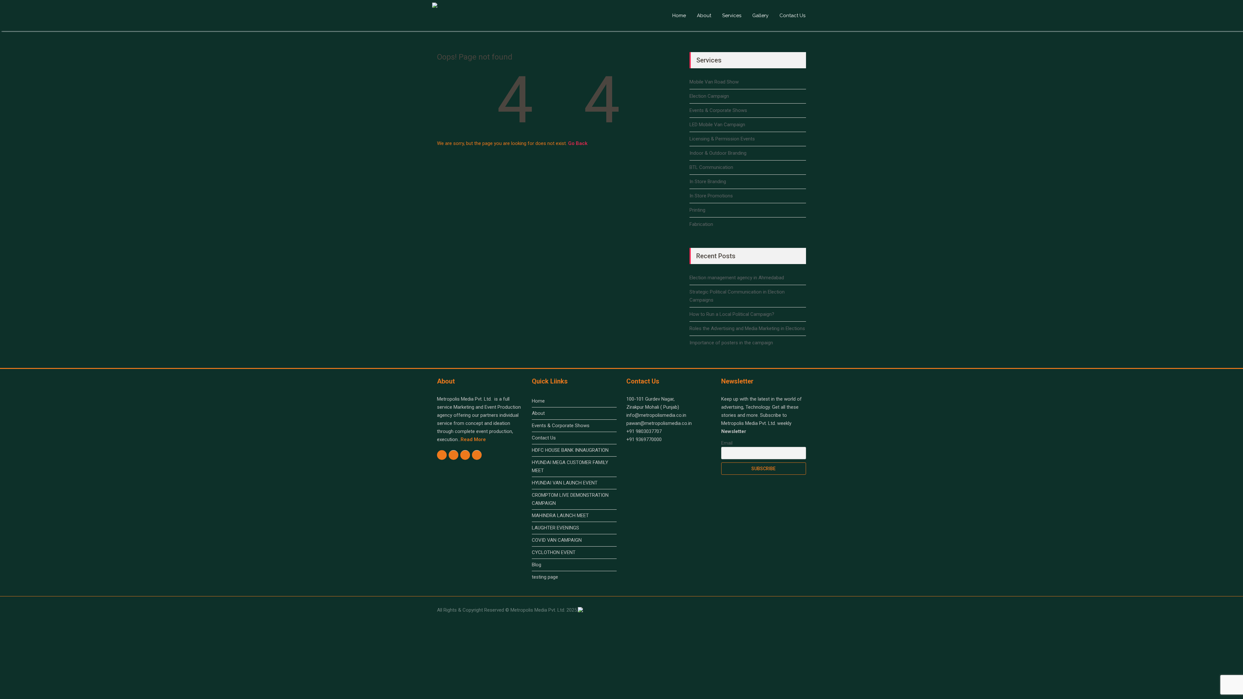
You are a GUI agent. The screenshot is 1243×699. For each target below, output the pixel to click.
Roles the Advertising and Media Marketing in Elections (747, 328)
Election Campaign (709, 96)
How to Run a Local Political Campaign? (731, 314)
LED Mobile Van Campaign (717, 125)
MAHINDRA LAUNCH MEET (560, 515)
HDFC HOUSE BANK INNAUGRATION (570, 450)
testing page (545, 577)
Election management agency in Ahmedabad (736, 278)
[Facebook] (442, 455)
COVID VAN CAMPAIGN (557, 540)
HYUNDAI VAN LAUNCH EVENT (565, 483)
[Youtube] (465, 455)
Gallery (760, 15)
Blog (536, 565)
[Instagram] (453, 455)
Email (727, 443)
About (704, 15)
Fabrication (701, 224)
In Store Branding (707, 181)
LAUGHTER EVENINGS (555, 528)
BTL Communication (711, 167)
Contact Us (792, 15)
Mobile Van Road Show (714, 82)
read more (473, 439)
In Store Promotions (711, 196)
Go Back (578, 143)
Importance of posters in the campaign (731, 343)
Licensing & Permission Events (722, 139)
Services (731, 15)
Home (679, 15)
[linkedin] (477, 455)
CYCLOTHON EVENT (554, 552)
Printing (697, 210)
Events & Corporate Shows (718, 110)
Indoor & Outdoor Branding (717, 153)
